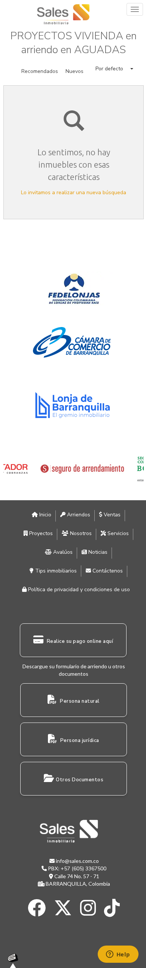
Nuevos (74, 71)
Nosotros (80, 533)
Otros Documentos (79, 779)
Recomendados (39, 71)
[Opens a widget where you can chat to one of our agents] (118, 955)
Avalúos (62, 552)
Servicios (117, 533)
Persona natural (79, 701)
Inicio (44, 514)
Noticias (97, 552)
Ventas (111, 514)
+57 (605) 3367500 (83, 868)
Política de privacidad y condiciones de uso (78, 589)
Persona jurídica (79, 740)
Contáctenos (107, 570)
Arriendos (78, 514)
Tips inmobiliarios (55, 570)
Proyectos (40, 533)
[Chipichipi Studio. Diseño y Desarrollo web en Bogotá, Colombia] (14, 960)
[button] (114, 68)
